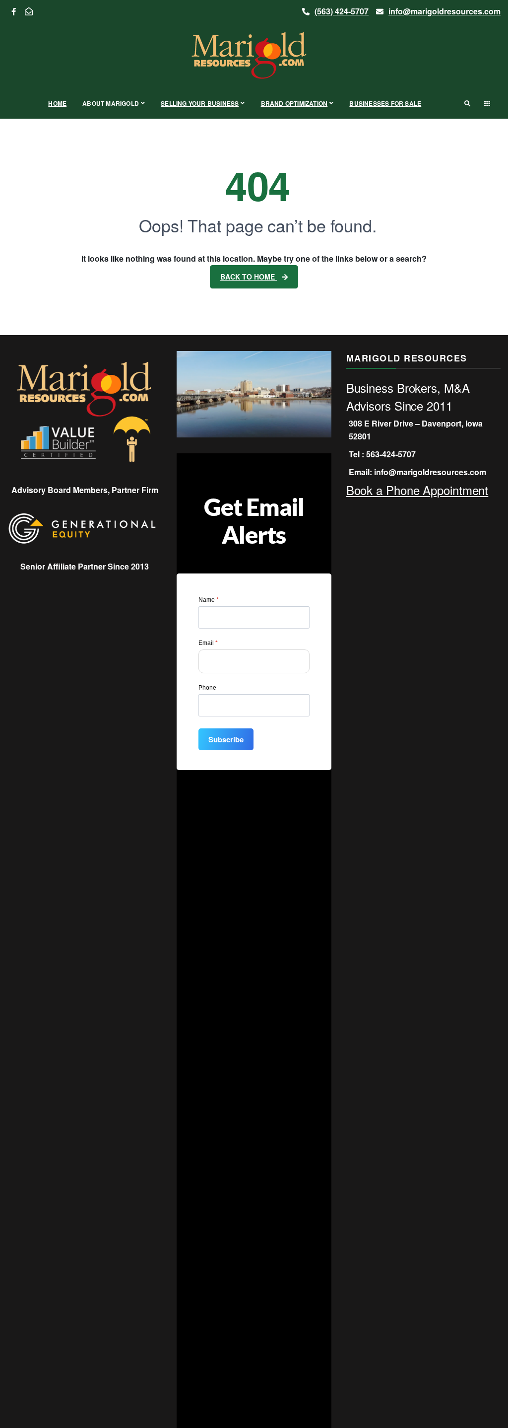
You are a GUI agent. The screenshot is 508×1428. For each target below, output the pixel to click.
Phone (207, 687)
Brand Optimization (294, 103)
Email (208, 643)
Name (208, 599)
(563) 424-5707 (342, 11)
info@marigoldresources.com (444, 11)
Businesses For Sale (385, 103)
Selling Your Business (200, 103)
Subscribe (226, 739)
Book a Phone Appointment (417, 490)
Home (57, 103)
